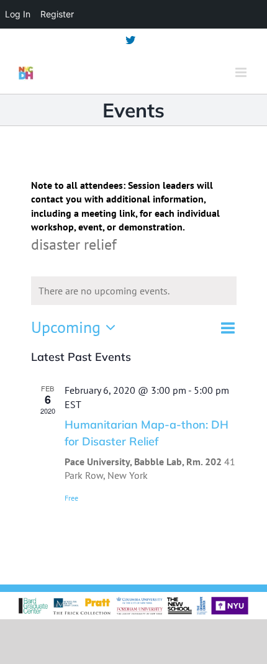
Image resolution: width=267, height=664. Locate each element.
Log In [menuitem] (17, 14)
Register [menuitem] (57, 14)
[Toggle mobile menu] (241, 72)
